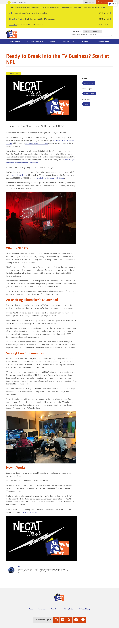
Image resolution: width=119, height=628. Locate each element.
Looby (11, 13)
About (31, 609)
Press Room (55, 609)
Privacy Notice (69, 609)
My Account (106, 2)
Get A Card (89, 2)
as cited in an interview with (50, 178)
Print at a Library (84, 609)
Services (85, 41)
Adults (86, 104)
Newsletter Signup (44, 620)
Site (87, 31)
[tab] (77, 31)
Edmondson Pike (15, 19)
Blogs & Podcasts (68, 41)
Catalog (77, 31)
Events (96, 31)
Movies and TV (89, 93)
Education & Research (35, 41)
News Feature (88, 83)
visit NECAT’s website (31, 512)
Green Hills (13, 25)
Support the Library (102, 41)
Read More (104, 13)
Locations (14, 2)
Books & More (15, 41)
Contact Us (22, 2)
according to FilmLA (19, 175)
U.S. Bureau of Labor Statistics (36, 143)
